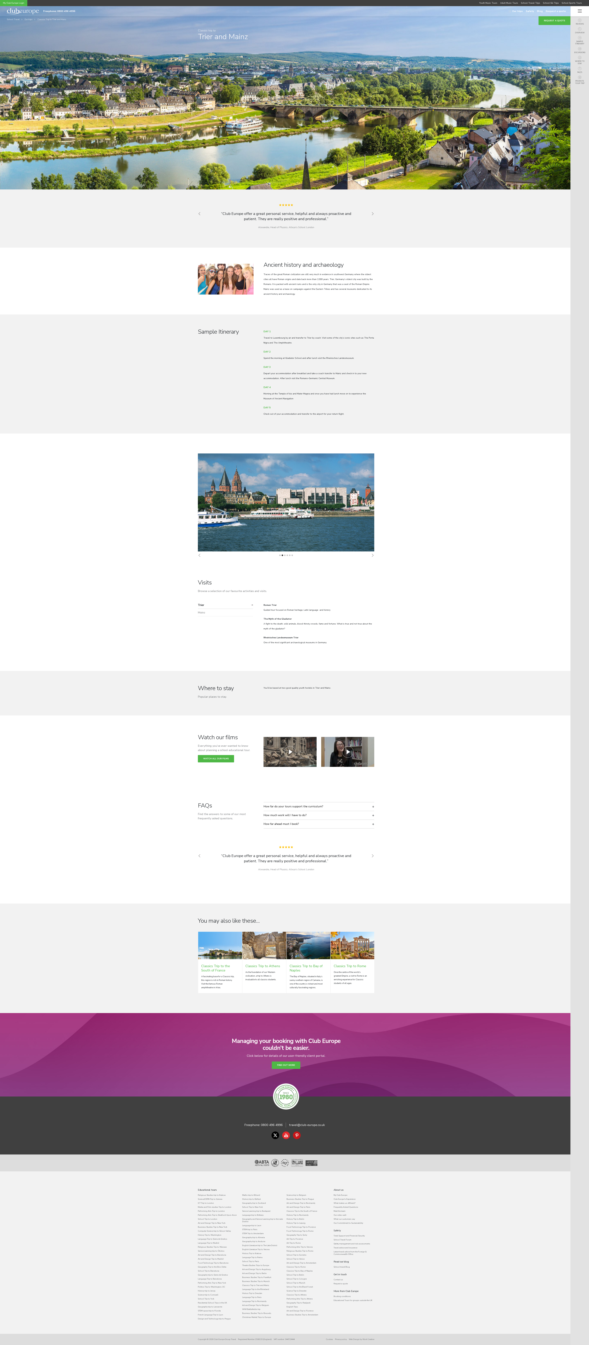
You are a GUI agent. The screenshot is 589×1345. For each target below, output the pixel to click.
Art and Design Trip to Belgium (255, 1305)
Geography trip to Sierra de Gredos (213, 1275)
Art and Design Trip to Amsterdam (301, 1263)
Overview (580, 33)
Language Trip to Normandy (254, 1301)
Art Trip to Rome (294, 1243)
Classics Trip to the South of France (302, 1211)
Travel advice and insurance (345, 1248)
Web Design (354, 1339)
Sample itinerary (579, 42)
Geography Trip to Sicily (297, 1235)
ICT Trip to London (206, 1203)
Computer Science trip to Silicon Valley (214, 1231)
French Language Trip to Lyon (210, 1315)
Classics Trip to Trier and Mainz (51, 19)
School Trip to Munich (296, 1283)
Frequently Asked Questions (346, 1207)
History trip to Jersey (206, 1291)
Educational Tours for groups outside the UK (353, 1300)
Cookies (329, 1339)
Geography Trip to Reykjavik (298, 1303)
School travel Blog (342, 1267)
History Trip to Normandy (297, 1215)
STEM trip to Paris (249, 1229)
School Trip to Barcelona (208, 1271)
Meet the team (339, 1211)
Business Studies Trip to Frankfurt (256, 1277)
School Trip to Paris (250, 1261)
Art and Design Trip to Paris (298, 1207)
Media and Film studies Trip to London (214, 1207)
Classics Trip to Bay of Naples (300, 1271)
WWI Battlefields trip (251, 1309)
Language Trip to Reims (252, 1257)
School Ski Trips (551, 3)
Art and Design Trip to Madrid (210, 1259)
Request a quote (556, 11)
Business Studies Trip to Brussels (256, 1313)
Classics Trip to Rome (296, 1267)
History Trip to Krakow (251, 1253)
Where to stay (580, 62)
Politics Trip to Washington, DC (211, 1287)
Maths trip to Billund (251, 1195)
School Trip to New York (252, 1207)
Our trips (517, 11)
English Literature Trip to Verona (255, 1249)
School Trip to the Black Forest (300, 1287)
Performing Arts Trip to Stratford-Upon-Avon (217, 1215)
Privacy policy (341, 1339)
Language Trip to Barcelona (210, 1279)
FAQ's (579, 72)
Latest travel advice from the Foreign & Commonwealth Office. (350, 1253)
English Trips (292, 1307)
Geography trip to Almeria (253, 1237)
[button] (199, 555)
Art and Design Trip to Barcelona (212, 1255)
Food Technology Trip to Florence (301, 1227)
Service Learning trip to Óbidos (211, 1251)
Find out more (286, 1065)
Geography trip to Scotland (254, 1203)
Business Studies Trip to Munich (256, 1281)
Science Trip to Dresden (296, 1291)
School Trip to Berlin (295, 1275)
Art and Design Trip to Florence (300, 1311)
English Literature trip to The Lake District (259, 1245)
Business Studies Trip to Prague (300, 1199)
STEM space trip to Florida (209, 1311)
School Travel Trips (530, 3)
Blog (540, 11)
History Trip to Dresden (252, 1293)
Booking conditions (342, 1296)
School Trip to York (206, 1299)
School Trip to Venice (295, 1259)
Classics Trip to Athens (297, 1295)
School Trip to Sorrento (296, 1255)
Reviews (580, 24)
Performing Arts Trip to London (211, 1211)
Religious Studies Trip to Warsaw (212, 1247)
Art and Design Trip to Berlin (254, 1273)
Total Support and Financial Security (349, 1236)
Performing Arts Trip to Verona (300, 1247)
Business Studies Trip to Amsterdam (302, 1315)
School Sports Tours (572, 3)
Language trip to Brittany (253, 1215)
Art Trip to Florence (295, 1239)
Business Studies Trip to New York (212, 1227)
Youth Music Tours (488, 3)
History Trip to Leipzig (296, 1223)
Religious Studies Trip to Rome (300, 1251)
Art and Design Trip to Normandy (301, 1203)
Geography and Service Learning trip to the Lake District (262, 1220)
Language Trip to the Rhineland (255, 1289)
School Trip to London (207, 1219)
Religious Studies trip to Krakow (212, 1195)
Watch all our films (216, 758)
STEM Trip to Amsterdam (253, 1233)
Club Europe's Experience (344, 1199)
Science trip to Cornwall (208, 1295)
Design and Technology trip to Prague (214, 1319)
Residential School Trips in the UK (212, 1303)
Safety (530, 11)
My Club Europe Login (13, 3)
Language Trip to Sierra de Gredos (212, 1239)
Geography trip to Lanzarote (210, 1307)
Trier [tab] (201, 605)
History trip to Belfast (251, 1199)
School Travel (13, 19)
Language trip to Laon (251, 1225)
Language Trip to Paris (252, 1297)
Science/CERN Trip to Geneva (210, 1199)
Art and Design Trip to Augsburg (256, 1269)
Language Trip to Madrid (208, 1243)
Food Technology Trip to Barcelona (213, 1263)
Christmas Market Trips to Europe (256, 1317)
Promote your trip (579, 82)
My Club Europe (340, 1195)
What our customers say (344, 1219)
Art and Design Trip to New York (211, 1223)
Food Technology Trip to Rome (300, 1231)
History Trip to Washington (209, 1235)
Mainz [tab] (201, 612)
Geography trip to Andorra (253, 1241)
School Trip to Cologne (297, 1279)
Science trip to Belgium (296, 1195)
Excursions (579, 52)
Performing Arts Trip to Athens (300, 1299)
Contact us (338, 1279)
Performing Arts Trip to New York (212, 1283)
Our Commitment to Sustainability (348, 1223)
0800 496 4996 (272, 1125)
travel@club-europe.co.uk (307, 1125)
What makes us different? (344, 1203)
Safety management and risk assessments (352, 1244)
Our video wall (340, 1215)
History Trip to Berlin (295, 1219)
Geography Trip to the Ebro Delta (212, 1267)
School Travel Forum (342, 1240)
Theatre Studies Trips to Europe (255, 1265)
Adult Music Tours (509, 3)
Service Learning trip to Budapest (256, 1211)
